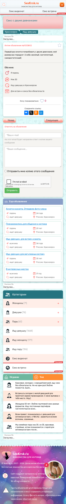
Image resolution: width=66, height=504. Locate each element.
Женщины (17, 303)
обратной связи (30, 499)
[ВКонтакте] (26, 113)
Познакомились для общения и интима (26, 224)
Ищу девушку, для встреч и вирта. (23, 239)
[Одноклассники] (36, 113)
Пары (15, 321)
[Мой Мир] (41, 113)
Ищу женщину (20, 340)
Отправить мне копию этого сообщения (30, 171)
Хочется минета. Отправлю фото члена (26, 209)
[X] (31, 113)
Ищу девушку (19, 331)
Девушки (17, 312)
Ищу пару (17, 349)
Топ (42, 377)
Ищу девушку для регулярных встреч (25, 254)
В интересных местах (17, 269)
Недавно (14, 377)
